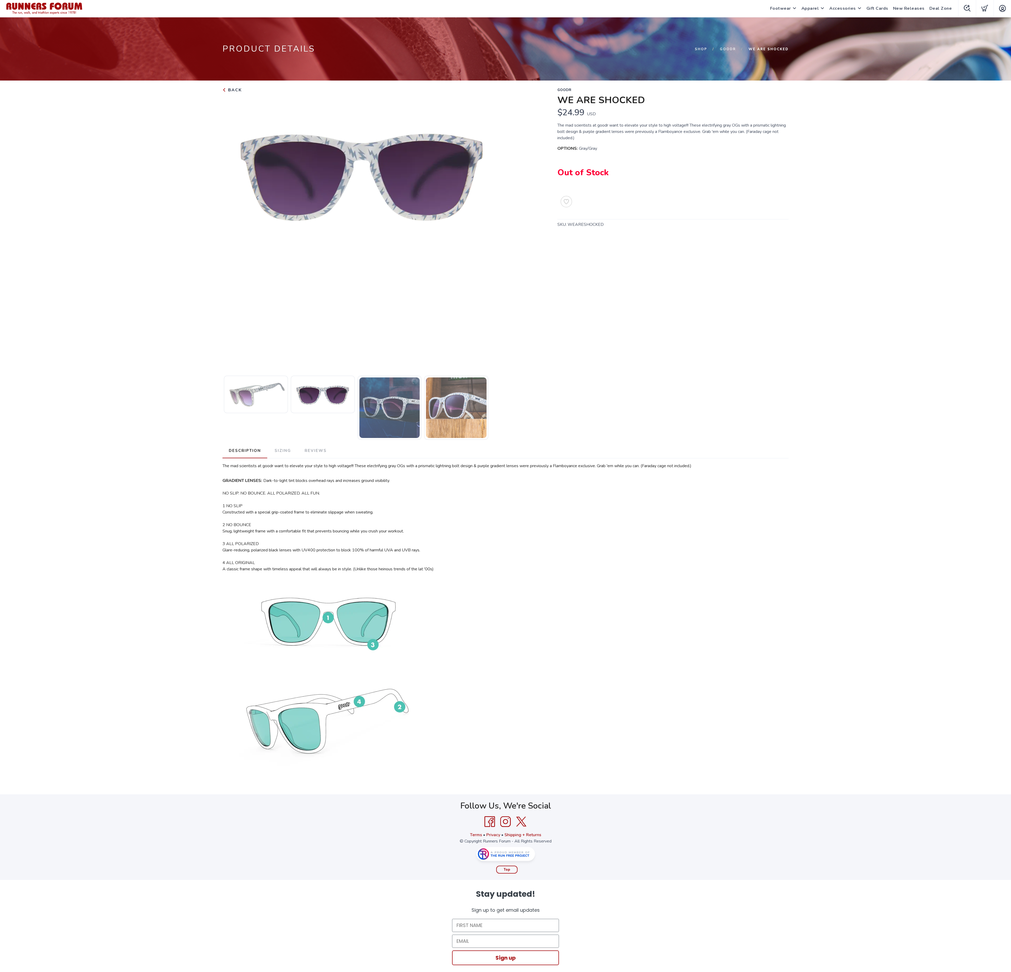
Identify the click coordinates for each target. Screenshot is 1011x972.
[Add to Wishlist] (566, 201)
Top (507, 869)
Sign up (505, 957)
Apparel (810, 8)
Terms (476, 835)
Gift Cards (877, 8)
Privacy (493, 835)
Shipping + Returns (522, 835)
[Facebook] (490, 822)
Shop (701, 49)
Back (234, 90)
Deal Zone (940, 8)
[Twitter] (521, 822)
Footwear (780, 8)
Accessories (842, 8)
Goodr (728, 49)
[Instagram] (505, 822)
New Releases (909, 8)
